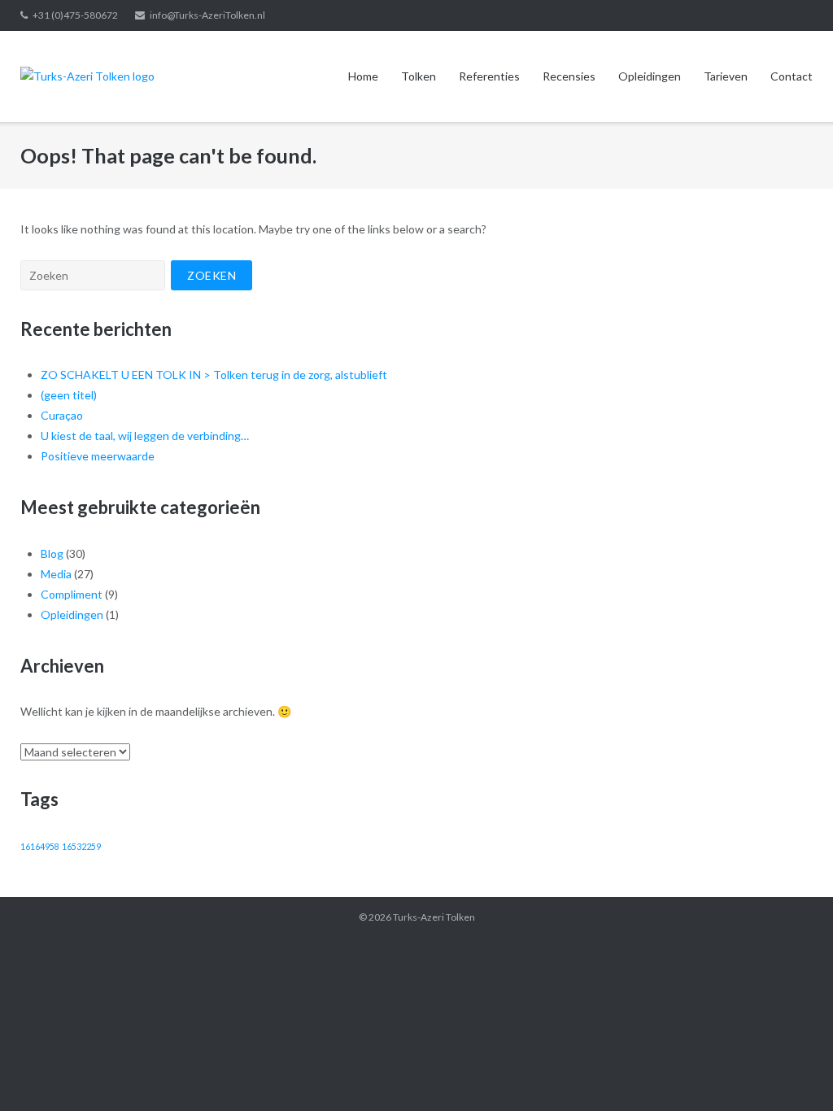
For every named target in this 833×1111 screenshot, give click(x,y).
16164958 (39, 846)
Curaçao (62, 415)
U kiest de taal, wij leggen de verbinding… (145, 435)
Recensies (569, 76)
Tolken (418, 76)
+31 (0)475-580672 (75, 15)
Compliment (71, 594)
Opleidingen (649, 76)
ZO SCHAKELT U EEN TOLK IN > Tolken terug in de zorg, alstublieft (214, 374)
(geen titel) (69, 395)
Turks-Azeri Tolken (434, 917)
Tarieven (726, 76)
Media (56, 574)
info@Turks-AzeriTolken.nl (207, 15)
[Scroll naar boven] (793, 1072)
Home (363, 76)
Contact (791, 76)
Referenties (489, 76)
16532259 (81, 846)
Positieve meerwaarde (98, 456)
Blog (52, 553)
